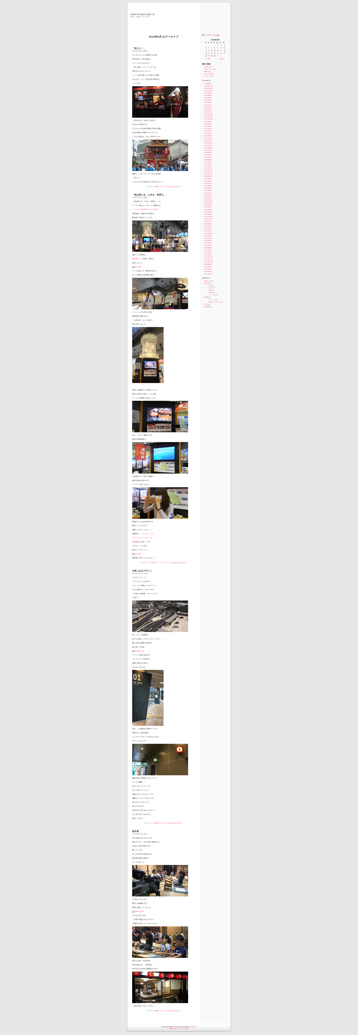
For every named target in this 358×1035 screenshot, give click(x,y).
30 (218, 56)
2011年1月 (208, 255)
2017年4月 (208, 133)
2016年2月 (208, 167)
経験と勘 (207, 71)
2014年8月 (208, 205)
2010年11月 (209, 259)
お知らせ (153, 563)
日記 (206, 304)
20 (209, 53)
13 (209, 50)
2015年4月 (208, 190)
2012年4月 (208, 224)
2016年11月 (209, 145)
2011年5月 (208, 245)
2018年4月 (208, 105)
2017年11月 (209, 117)
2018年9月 (208, 93)
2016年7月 (208, 155)
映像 (134, 542)
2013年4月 (208, 214)
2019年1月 (208, 83)
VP (210, 285)
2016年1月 (208, 169)
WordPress (192, 1026)
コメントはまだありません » (170, 187)
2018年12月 (209, 86)
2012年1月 (208, 231)
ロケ (210, 287)
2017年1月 (208, 140)
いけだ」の (148, 538)
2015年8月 (208, 181)
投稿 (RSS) (172, 1028)
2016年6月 (208, 157)
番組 (210, 292)
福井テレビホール (214, 302)
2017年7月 (208, 126)
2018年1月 (208, 112)
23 (218, 53)
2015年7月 (208, 183)
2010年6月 (208, 269)
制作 (157, 187)
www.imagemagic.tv (142, 14)
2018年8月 (208, 95)
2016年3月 (208, 164)
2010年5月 (208, 271)
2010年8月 (208, 264)
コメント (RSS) (184, 1028)
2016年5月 (208, 159)
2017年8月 (208, 124)
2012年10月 (209, 219)
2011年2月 (208, 252)
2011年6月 (208, 243)
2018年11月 (209, 88)
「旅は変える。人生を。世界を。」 (150, 195)
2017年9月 (208, 121)
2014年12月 (209, 200)
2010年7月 (208, 266)
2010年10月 (209, 262)
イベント (160, 563)
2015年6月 (208, 186)
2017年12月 (209, 114)
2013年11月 (209, 209)
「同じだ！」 (139, 48)
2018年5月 (208, 102)
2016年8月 (208, 152)
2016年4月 (208, 162)
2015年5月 (208, 188)
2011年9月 (208, 235)
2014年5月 (208, 207)
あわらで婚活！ (210, 74)
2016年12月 (209, 143)
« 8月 (208, 59)
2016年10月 (209, 147)
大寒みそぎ (208, 67)
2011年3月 (208, 250)
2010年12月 (209, 257)
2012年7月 (208, 221)
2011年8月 (208, 238)
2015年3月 (208, 193)
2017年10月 (209, 119)
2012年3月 (208, 226)
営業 (206, 297)
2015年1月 (208, 197)
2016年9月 (208, 150)
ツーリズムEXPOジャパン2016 (145, 209)
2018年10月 (209, 90)
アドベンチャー (138, 538)
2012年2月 (208, 228)
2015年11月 (209, 174)
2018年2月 (208, 109)
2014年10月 (209, 202)
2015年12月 (209, 171)
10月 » (222, 59)
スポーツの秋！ (210, 76)
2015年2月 (208, 195)
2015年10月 (209, 176)
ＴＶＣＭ (212, 295)
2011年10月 (209, 233)
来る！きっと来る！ (211, 69)
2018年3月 (208, 107)
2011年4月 (208, 247)
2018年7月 (208, 98)
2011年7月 (208, 240)
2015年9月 (208, 178)
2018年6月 (208, 100)
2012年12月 (209, 216)
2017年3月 (208, 136)
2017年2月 (208, 138)
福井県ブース (137, 259)
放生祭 (135, 831)
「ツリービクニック (146, 534)
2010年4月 (208, 274)
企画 (210, 290)
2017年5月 (208, 131)
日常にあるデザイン (142, 571)
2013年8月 (208, 212)
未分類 (207, 306)
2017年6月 (208, 128)
